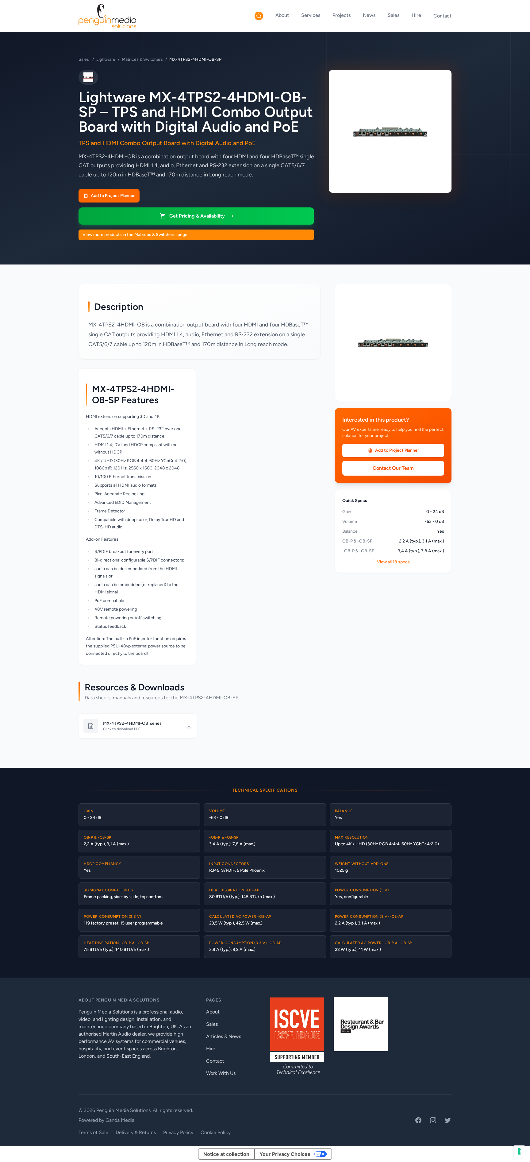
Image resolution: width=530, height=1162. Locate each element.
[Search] (259, 16)
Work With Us (221, 1073)
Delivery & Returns (136, 1132)
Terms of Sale (93, 1132)
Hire (416, 15)
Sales (393, 15)
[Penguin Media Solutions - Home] (107, 16)
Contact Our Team (393, 468)
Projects (341, 15)
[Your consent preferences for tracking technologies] (519, 1151)
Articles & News (223, 1036)
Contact (442, 16)
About (282, 15)
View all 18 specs (393, 562)
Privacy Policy (178, 1132)
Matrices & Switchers (142, 59)
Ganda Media (120, 1120)
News (369, 15)
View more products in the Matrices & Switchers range (135, 234)
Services (310, 15)
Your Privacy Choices (284, 1154)
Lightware (105, 59)
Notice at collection (226, 1154)
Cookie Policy (216, 1132)
